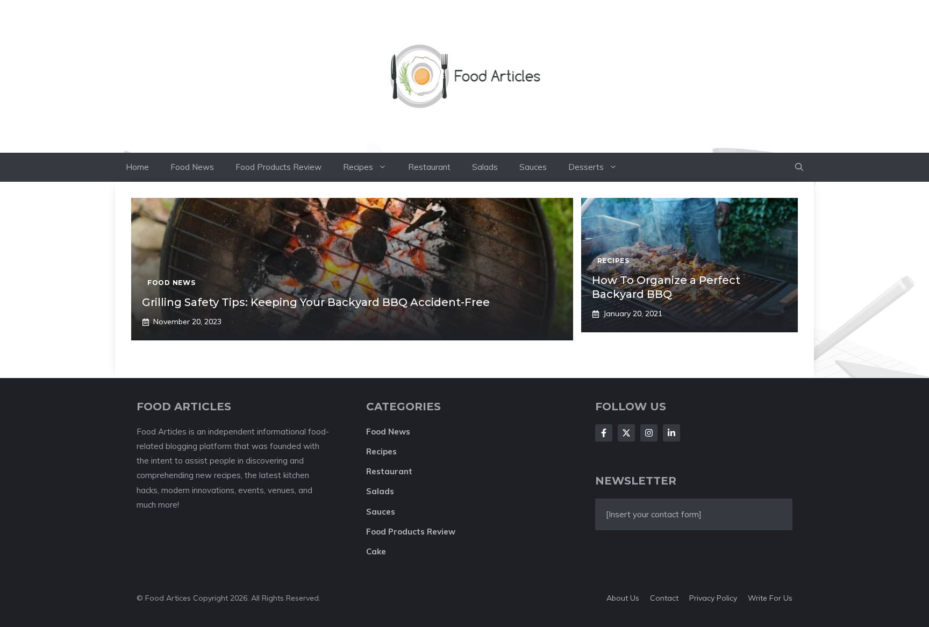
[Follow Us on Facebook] (603, 432)
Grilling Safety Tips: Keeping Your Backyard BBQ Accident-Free (316, 302)
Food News (192, 167)
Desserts (586, 167)
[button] (799, 167)
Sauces (533, 167)
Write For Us (770, 598)
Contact (664, 598)
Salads (485, 167)
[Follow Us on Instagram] (649, 432)
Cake (376, 551)
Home (137, 167)
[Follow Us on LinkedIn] (671, 432)
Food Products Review (278, 167)
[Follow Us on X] (626, 432)
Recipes (358, 167)
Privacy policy (713, 598)
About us (622, 598)
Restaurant (429, 167)
